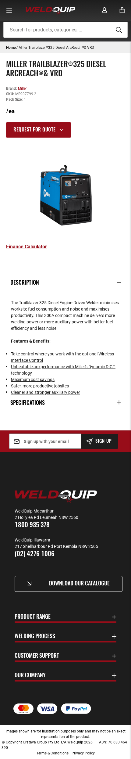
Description (24, 283)
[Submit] (117, 30)
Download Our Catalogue (79, 584)
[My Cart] (122, 10)
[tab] (65, 130)
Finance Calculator (26, 246)
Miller (22, 88)
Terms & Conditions (53, 752)
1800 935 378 (32, 525)
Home (11, 47)
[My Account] (104, 10)
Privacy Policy (83, 752)
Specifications (27, 403)
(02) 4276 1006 (35, 554)
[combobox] (65, 30)
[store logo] (50, 10)
